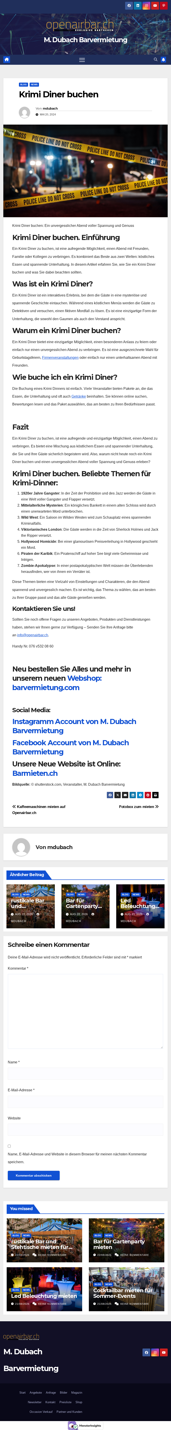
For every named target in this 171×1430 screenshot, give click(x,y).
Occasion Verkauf (41, 1411)
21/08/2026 (22, 1304)
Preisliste (65, 1402)
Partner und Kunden (69, 1411)
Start (22, 1392)
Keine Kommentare (52, 1255)
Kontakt (50, 1402)
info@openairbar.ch (32, 635)
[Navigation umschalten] (82, 59)
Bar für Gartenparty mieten (82, 906)
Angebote (36, 1392)
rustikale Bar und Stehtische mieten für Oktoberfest (39, 1247)
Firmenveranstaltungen (60, 357)
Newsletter (34, 1402)
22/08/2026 (22, 1255)
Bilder (63, 1392)
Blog (23, 84)
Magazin (76, 1392)
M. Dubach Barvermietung (85, 40)
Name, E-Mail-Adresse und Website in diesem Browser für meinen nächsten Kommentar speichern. (77, 1158)
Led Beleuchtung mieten (138, 906)
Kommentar (18, 968)
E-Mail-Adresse (21, 1090)
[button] (155, 59)
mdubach (50, 108)
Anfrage (51, 1392)
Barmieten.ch (35, 773)
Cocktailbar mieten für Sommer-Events (123, 1293)
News (34, 84)
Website (14, 1118)
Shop (78, 1402)
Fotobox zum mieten (137, 806)
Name (14, 1062)
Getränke (78, 396)
